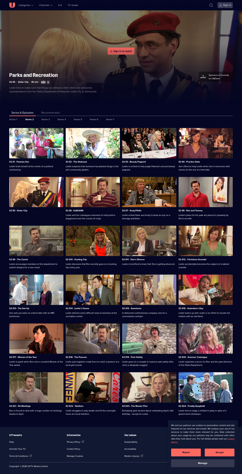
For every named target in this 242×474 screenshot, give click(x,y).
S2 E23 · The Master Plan (135, 406)
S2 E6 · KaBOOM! (74, 210)
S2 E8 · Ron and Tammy (191, 210)
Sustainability (130, 441)
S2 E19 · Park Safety (132, 357)
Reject (186, 452)
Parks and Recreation (33, 75)
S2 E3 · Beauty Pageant (134, 161)
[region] (203, 445)
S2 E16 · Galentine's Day (191, 308)
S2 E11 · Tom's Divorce (133, 259)
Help (11, 441)
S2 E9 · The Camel (18, 259)
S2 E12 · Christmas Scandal (192, 259)
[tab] (50, 113)
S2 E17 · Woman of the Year (23, 357)
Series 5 (78, 119)
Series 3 (45, 119)
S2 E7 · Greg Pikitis (131, 210)
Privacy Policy (73, 441)
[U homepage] (12, 5)
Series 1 (13, 119)
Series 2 (29, 119)
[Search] (211, 5)
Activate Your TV (17, 448)
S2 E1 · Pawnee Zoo (19, 161)
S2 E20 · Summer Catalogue (193, 357)
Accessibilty (130, 448)
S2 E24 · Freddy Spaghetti (192, 406)
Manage (202, 463)
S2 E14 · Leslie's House (77, 308)
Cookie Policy (73, 448)
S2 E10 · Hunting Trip (76, 259)
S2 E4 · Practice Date (189, 161)
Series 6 (94, 119)
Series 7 (110, 119)
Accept (220, 452)
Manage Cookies (75, 456)
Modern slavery (131, 456)
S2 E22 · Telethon (74, 406)
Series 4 (62, 119)
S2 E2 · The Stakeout (76, 161)
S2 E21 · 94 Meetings (20, 406)
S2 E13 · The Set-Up (19, 308)
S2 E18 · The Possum (76, 357)
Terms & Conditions (18, 456)
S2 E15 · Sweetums (131, 308)
